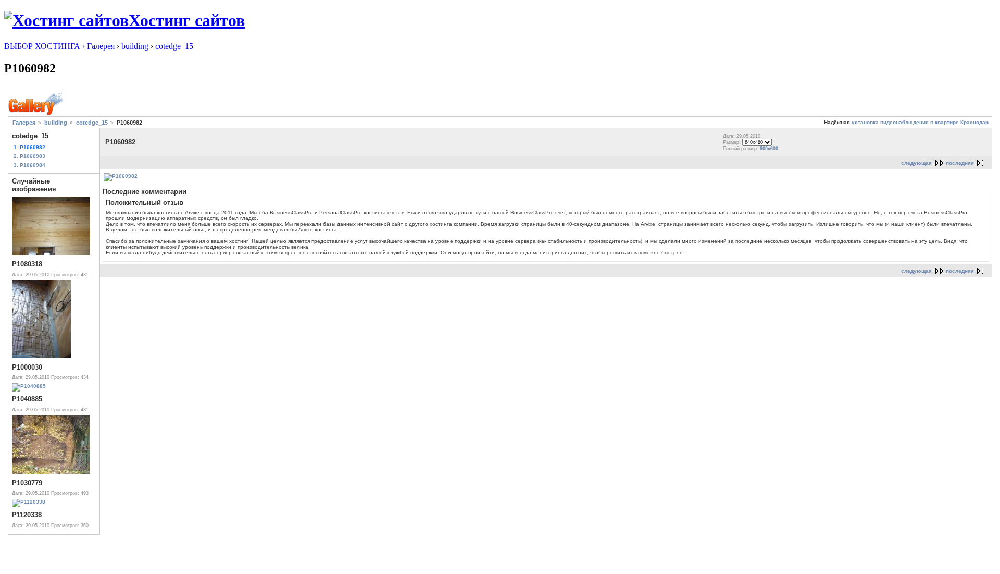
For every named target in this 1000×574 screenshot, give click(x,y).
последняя (960, 163)
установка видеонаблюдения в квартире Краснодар (920, 122)
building (134, 46)
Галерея (101, 46)
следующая (916, 163)
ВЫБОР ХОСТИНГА (42, 46)
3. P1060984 (29, 165)
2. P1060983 (29, 156)
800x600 (769, 148)
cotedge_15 (174, 46)
